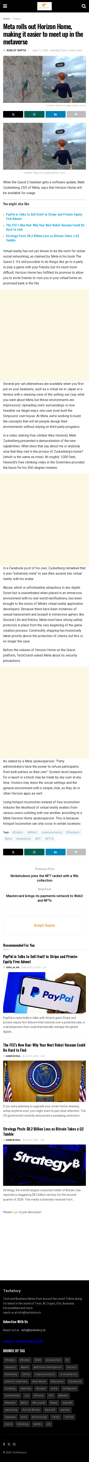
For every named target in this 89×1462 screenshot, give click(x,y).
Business (11, 1374)
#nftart (32, 832)
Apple (25, 1367)
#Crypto (18, 832)
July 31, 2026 (31, 1056)
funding (10, 1388)
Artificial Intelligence (48, 1367)
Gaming (26, 1388)
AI (67, 1360)
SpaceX (50, 1410)
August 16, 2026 (32, 967)
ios (27, 1395)
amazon (10, 1367)
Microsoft (39, 1403)
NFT (38, 839)
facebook (75, 1381)
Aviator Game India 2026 (23, 1341)
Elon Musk (39, 1381)
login (15, 1212)
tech (24, 1417)
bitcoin (71, 1367)
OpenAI (67, 1403)
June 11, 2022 (40, 50)
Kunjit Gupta (16, 50)
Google (41, 1388)
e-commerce (68, 1374)
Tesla (55, 1417)
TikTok (69, 1417)
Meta (8, 839)
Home (6, 19)
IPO (51, 1395)
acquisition (53, 1360)
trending (22, 1424)
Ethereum (73, 832)
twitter (38, 1424)
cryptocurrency (52, 832)
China (26, 1374)
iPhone (38, 1395)
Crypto (17, 19)
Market (63, 1395)
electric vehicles (16, 1381)
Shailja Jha (12, 967)
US (49, 1424)
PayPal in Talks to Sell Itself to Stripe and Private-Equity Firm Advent (44, 216)
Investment (12, 1395)
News (54, 1403)
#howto (25, 1360)
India (54, 1388)
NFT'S (49, 839)
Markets (10, 1403)
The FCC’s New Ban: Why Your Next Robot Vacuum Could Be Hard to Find (45, 227)
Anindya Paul (13, 1056)
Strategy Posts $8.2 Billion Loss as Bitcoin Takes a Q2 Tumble (42, 237)
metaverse (24, 839)
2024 (38, 1360)
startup (65, 1410)
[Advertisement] (44, 335)
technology (39, 1417)
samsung (11, 1410)
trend (8, 1424)
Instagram (69, 1388)
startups (10, 1417)
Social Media (31, 1410)
